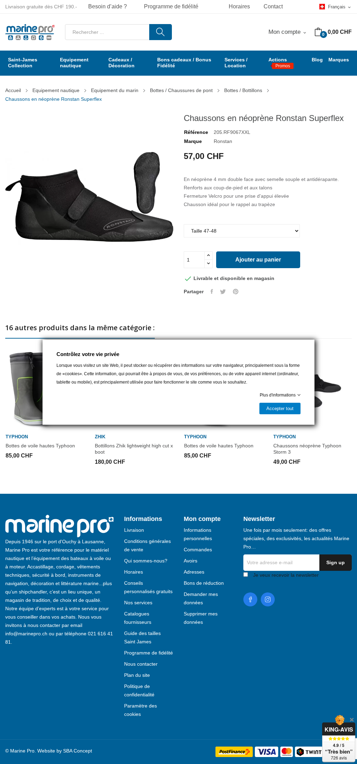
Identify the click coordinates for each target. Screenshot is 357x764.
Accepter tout (280, 408)
